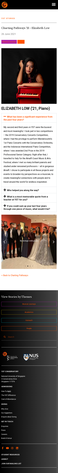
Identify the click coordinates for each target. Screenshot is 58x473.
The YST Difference (8, 395)
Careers (4, 434)
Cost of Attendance (8, 399)
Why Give (4, 409)
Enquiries (4, 426)
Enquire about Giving (8, 417)
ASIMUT (4, 459)
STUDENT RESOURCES (10, 455)
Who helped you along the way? (23, 190)
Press (3, 430)
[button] (54, 4)
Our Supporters (6, 413)
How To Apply (6, 391)
